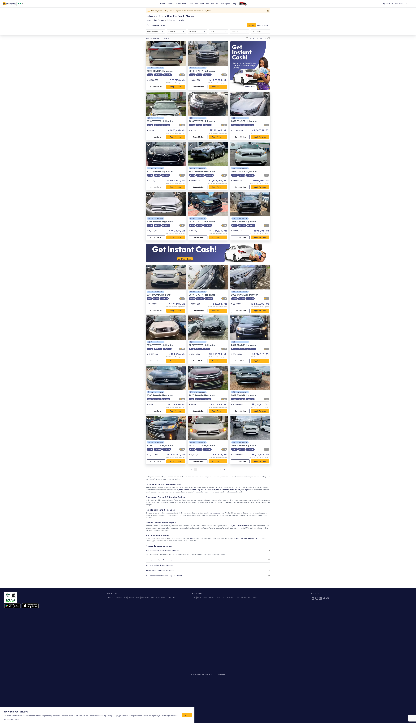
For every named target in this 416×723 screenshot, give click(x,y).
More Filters (257, 31)
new (191, 538)
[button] (208, 550)
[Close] (268, 11)
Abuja (235, 526)
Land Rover (211, 490)
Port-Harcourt (243, 526)
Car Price (171, 31)
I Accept (187, 715)
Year (212, 31)
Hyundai (193, 490)
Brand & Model (152, 31)
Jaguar (200, 490)
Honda (186, 490)
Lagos (230, 526)
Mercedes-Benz (228, 490)
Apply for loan (175, 87)
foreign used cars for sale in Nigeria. (247, 538)
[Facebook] (313, 598)
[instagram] (316, 598)
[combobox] (21, 4)
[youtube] (328, 598)
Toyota (247, 490)
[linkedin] (320, 598)
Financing (192, 31)
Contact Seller (156, 87)
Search (251, 25)
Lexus (218, 490)
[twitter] (324, 598)
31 (220, 469)
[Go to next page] (224, 469)
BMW (181, 490)
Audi (176, 490)
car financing (215, 513)
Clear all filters (262, 25)
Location (235, 31)
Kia (204, 490)
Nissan (237, 490)
